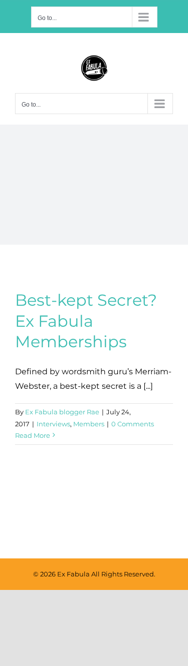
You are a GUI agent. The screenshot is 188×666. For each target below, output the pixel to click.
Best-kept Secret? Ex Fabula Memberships (86, 320)
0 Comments (132, 424)
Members (88, 424)
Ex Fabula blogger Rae (62, 412)
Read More (32, 435)
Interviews (53, 424)
